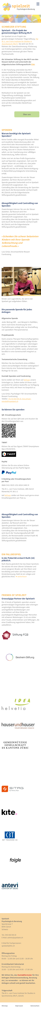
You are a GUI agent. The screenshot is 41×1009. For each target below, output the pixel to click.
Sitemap (5, 1006)
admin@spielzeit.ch (15, 937)
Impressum (19, 1006)
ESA (33, 64)
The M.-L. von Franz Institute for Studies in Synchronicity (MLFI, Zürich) (18, 994)
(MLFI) (20, 41)
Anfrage (27, 380)
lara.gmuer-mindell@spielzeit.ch (16, 399)
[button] (4, 281)
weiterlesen (22, 576)
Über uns (27, 114)
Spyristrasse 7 (7, 924)
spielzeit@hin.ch (8, 945)
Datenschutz (35, 1006)
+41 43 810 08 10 (14, 398)
